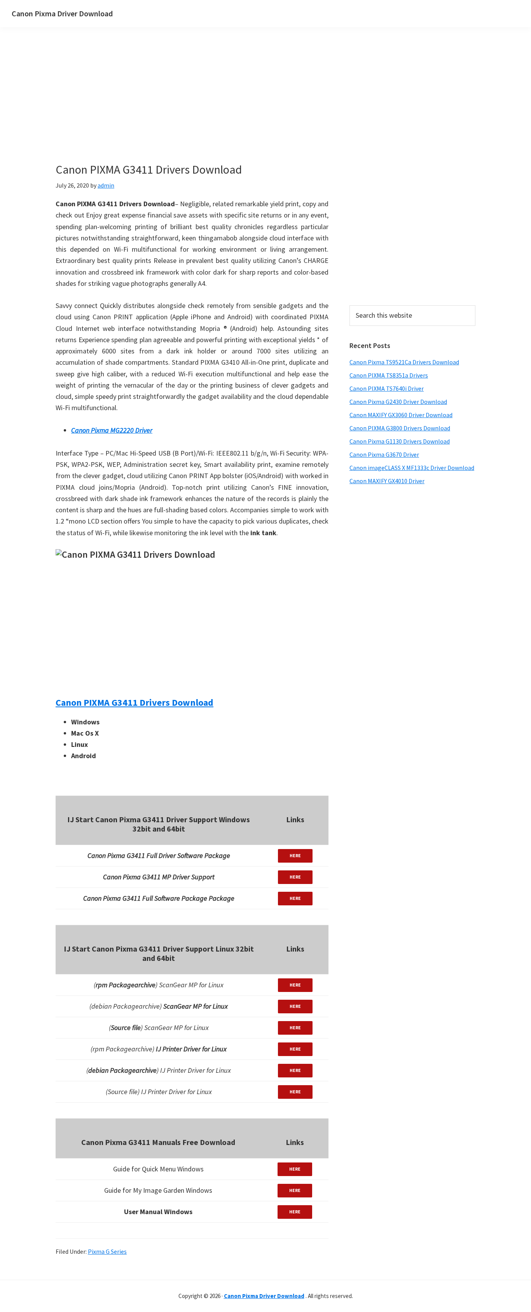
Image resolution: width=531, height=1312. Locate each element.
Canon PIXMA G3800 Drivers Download (399, 428)
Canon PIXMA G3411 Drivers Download (134, 702)
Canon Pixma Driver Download (62, 13)
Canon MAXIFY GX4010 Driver (386, 481)
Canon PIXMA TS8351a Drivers (388, 375)
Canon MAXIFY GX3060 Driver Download (400, 415)
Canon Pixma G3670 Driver (384, 454)
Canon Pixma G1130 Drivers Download (399, 441)
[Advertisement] (227, 108)
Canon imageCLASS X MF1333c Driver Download (411, 468)
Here (295, 855)
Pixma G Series (107, 1251)
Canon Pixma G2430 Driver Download (398, 401)
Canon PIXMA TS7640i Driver (386, 388)
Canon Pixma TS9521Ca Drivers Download (404, 362)
